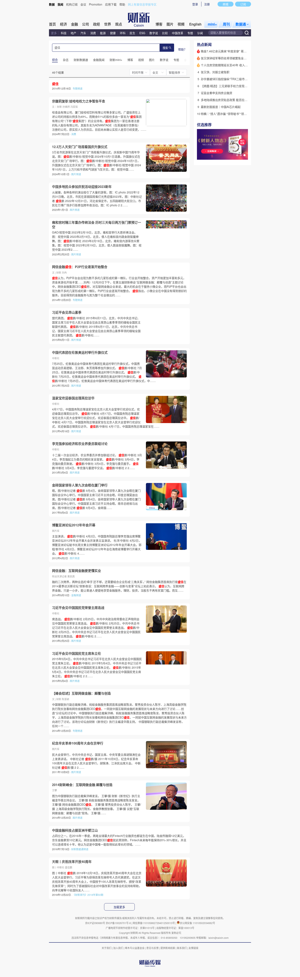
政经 (96, 24)
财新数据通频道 (79, 849)
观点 (118, 24)
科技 (64, 33)
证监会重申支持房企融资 (216, 93)
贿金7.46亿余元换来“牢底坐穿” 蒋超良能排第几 (231, 51)
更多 (54, 33)
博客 (159, 24)
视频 (181, 24)
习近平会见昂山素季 (66, 312)
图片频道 (76, 174)
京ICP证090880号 (95, 923)
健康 (113, 33)
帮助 (122, 4)
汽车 (83, 33)
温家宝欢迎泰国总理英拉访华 (73, 398)
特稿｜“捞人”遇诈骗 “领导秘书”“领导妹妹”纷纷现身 (233, 114)
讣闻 (200, 33)
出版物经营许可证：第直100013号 (175, 928)
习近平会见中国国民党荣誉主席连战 (78, 607)
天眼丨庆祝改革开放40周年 (72, 861)
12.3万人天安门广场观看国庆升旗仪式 (79, 147)
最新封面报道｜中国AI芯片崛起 (221, 107)
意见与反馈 (152, 948)
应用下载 (111, 4)
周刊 (226, 24)
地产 (73, 33)
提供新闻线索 (167, 948)
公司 (85, 24)
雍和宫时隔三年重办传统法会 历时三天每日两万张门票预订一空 (96, 224)
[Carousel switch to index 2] (241, 155)
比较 (165, 33)
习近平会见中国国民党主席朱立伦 (76, 653)
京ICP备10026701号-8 (118, 923)
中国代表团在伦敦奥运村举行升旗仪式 (80, 352)
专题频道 (77, 88)
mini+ (212, 24)
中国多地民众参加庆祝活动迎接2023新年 (82, 186)
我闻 (60, 4)
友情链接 (193, 948)
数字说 (153, 33)
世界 (107, 24)
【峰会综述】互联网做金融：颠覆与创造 (81, 693)
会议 (83, 4)
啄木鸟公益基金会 (135, 948)
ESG (142, 33)
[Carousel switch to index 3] (244, 155)
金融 (74, 24)
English (195, 24)
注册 (207, 4)
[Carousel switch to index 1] (237, 155)
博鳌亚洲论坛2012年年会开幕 (73, 525)
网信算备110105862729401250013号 (154, 923)
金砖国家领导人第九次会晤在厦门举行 (80, 485)
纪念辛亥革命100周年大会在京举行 (77, 743)
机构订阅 (72, 4)
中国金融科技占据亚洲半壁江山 (75, 830)
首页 (52, 24)
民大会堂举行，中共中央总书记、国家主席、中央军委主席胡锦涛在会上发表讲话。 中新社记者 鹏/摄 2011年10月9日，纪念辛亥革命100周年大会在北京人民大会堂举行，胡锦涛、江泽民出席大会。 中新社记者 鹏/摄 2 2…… (96, 760)
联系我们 (182, 948)
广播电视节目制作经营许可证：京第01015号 (130, 928)
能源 (103, 33)
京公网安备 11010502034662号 (197, 923)
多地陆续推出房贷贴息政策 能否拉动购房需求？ (231, 100)
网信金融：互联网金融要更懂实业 (76, 570)
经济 (63, 24)
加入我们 (118, 948)
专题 (190, 33)
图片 (170, 24)
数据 (52, 4)
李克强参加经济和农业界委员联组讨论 (80, 443)
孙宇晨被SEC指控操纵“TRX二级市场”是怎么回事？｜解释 (237, 79)
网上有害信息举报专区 (142, 4)
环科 (123, 33)
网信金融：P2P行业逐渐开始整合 (79, 267)
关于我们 (106, 948)
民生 (132, 33)
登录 (195, 4)
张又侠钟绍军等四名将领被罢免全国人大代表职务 (232, 58)
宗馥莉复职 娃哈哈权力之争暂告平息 (78, 101)
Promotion (95, 4)
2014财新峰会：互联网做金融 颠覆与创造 (82, 785)
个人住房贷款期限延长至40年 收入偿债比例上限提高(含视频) (239, 65)
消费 (93, 33)
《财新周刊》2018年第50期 (88, 894)
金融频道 (76, 595)
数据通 (241, 24)
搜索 (165, 47)
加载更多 (119, 907)
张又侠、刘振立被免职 (215, 72)
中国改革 (177, 33)
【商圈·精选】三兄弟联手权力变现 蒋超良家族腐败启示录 (237, 86)
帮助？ (182, 49)
